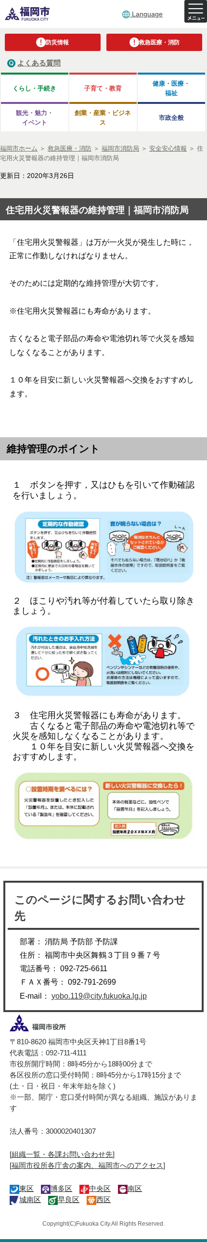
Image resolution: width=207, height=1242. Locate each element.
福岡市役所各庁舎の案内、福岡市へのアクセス (87, 1165)
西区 (103, 1199)
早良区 (68, 1199)
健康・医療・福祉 (171, 88)
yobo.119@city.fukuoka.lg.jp (99, 996)
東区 (26, 1188)
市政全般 (171, 117)
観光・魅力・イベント (34, 117)
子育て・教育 (103, 88)
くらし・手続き (34, 88)
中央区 (100, 1188)
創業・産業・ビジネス (103, 117)
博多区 (61, 1188)
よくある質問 (39, 63)
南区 (135, 1188)
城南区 (30, 1199)
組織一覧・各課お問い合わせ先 (62, 1154)
